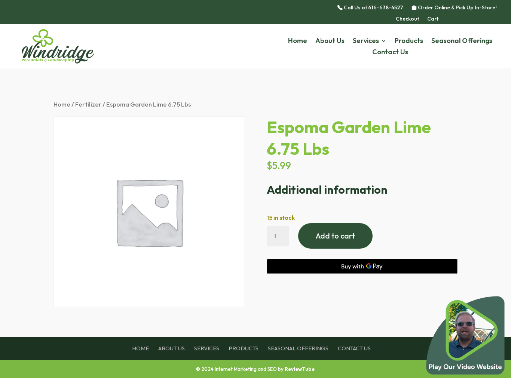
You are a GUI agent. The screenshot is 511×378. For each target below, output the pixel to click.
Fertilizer (88, 104)
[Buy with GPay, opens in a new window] (362, 266)
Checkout (407, 19)
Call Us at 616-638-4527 (373, 8)
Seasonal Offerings (461, 41)
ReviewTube (300, 369)
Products (409, 41)
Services (366, 41)
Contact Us (390, 52)
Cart (432, 19)
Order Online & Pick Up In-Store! (457, 8)
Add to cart (335, 235)
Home (297, 41)
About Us (330, 41)
